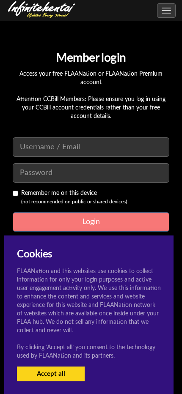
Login (91, 222)
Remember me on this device (59, 193)
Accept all (51, 374)
